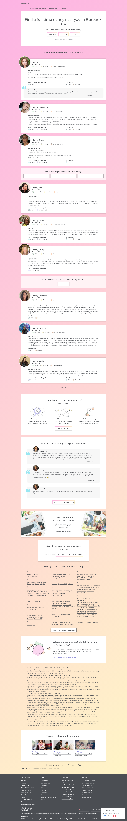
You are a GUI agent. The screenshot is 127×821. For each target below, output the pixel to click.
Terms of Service (50, 819)
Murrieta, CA (56, 608)
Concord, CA (37, 593)
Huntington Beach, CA (58, 578)
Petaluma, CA (88, 578)
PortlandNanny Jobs (68, 792)
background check (43, 704)
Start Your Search (63, 428)
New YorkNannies (87, 787)
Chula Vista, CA (31, 592)
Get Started (63, 284)
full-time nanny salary (84, 709)
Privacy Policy (40, 819)
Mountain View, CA (69, 606)
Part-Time (63, 34)
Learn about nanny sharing (63, 531)
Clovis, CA (30, 593)
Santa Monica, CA (92, 613)
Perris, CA (80, 578)
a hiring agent (43, 671)
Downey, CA (38, 601)
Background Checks (27, 792)
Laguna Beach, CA (57, 590)
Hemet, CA (55, 576)
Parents (23, 783)
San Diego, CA (93, 602)
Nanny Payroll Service (27, 787)
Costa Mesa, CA (32, 595)
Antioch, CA (39, 574)
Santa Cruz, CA (81, 613)
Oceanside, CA (64, 622)
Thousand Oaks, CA (92, 622)
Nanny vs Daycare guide (34, 725)
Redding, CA (96, 585)
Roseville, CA (81, 592)
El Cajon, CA (30, 607)
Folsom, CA (38, 615)
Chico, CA (38, 590)
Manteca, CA (69, 601)
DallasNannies (86, 795)
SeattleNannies (87, 797)
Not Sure (75, 34)
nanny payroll (55, 671)
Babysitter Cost (45, 795)
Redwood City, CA (82, 589)
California (51, 8)
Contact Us (24, 810)
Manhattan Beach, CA (58, 601)
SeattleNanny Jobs (67, 799)
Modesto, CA (67, 605)
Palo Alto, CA (81, 576)
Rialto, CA (92, 589)
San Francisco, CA (82, 604)
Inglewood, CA (62, 584)
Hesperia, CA (63, 576)
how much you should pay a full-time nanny (64, 684)
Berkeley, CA (30, 584)
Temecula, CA (81, 622)
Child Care (43, 768)
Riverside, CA (90, 591)
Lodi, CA (54, 593)
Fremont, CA (39, 617)
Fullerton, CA (38, 619)
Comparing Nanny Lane (28, 804)
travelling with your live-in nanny (87, 702)
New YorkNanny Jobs (68, 789)
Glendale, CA (31, 625)
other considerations (69, 688)
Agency (23, 797)
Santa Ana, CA (81, 609)
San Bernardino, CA (83, 600)
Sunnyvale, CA (90, 616)
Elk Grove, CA (39, 607)
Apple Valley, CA (32, 576)
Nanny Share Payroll (27, 790)
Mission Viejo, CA (57, 605)
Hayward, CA (66, 574)
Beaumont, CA (41, 582)
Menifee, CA (55, 603)
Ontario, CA (55, 624)
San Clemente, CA (82, 602)
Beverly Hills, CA (40, 584)
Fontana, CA (30, 617)
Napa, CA (55, 614)
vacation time (40, 709)
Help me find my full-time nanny (69, 554)
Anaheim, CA (31, 574)
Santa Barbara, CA (92, 609)
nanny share (71, 686)
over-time (94, 709)
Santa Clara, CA (81, 611)
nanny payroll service (45, 712)
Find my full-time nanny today (63, 502)
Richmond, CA (81, 591)
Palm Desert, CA (91, 574)
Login (90, 3)
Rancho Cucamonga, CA (84, 585)
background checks (33, 671)
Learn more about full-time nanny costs (65, 657)
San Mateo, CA (82, 607)
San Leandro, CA (82, 606)
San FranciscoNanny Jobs (68, 781)
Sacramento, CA (82, 599)
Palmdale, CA (81, 574)
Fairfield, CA (30, 615)
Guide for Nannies (26, 802)
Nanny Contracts (26, 795)
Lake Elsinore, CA (69, 590)
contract (58, 714)
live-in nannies (44, 682)
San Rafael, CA (92, 607)
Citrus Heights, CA (42, 592)
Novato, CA (55, 616)
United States (43, 8)
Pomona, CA (90, 579)
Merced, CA (63, 603)
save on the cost (43, 686)
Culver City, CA (41, 595)
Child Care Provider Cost (48, 797)
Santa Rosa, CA (81, 614)
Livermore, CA (66, 592)
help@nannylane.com (90, 813)
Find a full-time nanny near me (63, 630)
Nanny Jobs (56, 768)
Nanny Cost (44, 799)
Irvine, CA (70, 584)
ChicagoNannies (87, 785)
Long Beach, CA (62, 593)
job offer (52, 697)
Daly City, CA (30, 601)
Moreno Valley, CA (57, 606)
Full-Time (52, 34)
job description (85, 671)
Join (101, 3)
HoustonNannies (87, 792)
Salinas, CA (91, 599)
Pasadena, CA (90, 576)
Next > (63, 387)
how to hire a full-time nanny (69, 716)
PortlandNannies (87, 790)
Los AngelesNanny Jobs (69, 785)
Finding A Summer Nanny (39, 754)
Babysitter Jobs (26, 768)
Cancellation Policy (62, 819)
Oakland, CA (55, 622)
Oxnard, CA (70, 624)
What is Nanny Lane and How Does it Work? (62, 754)
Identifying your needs (60, 752)
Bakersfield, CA (31, 582)
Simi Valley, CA (91, 614)
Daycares (44, 792)
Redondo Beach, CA (93, 587)
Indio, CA (54, 584)
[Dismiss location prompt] (122, 810)
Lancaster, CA (57, 592)
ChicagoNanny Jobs (68, 787)
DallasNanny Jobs (67, 796)
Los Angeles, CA (57, 595)
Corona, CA (45, 593)
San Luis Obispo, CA (94, 606)
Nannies (49, 768)
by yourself (56, 712)
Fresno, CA (30, 619)
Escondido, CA (31, 609)
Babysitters (35, 768)
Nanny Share (25, 785)
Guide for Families (26, 799)
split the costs (93, 686)
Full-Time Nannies (32, 8)
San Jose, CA (92, 604)
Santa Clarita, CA (92, 611)
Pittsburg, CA (81, 579)
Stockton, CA (81, 616)
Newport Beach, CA (64, 614)
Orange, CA (63, 624)
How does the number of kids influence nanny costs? (83, 754)
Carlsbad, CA (31, 590)
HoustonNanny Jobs (68, 794)
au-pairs (34, 682)
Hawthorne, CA (56, 574)
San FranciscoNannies (88, 780)
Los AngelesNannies (88, 783)
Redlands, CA (82, 587)
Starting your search (38, 752)
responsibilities (82, 681)
